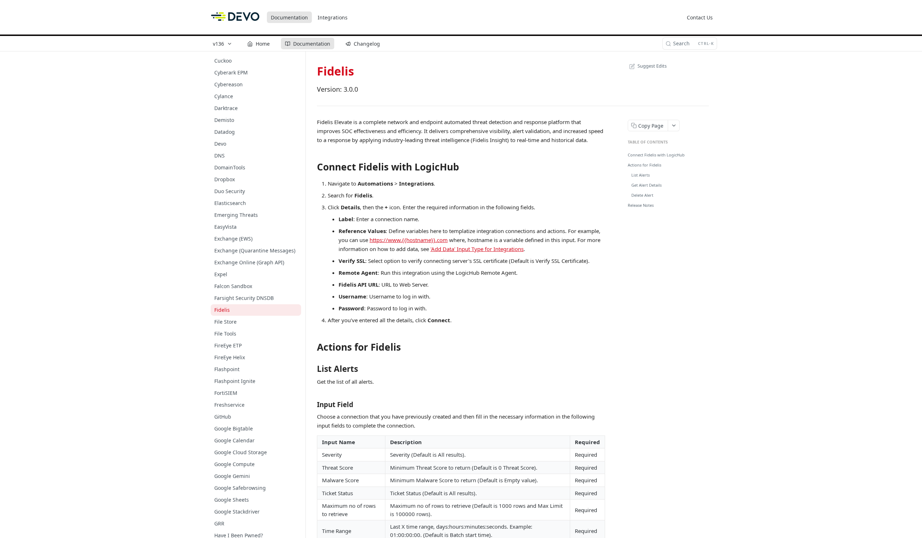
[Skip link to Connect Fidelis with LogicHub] (312, 167)
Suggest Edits (652, 66)
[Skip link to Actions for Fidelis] (312, 347)
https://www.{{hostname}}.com (409, 239)
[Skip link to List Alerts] (312, 369)
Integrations (333, 17)
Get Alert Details (646, 185)
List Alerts (640, 175)
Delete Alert (642, 195)
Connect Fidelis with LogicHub (656, 155)
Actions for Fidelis (644, 165)
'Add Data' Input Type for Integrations (477, 248)
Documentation (289, 17)
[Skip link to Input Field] (312, 404)
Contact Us (700, 17)
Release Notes (641, 205)
